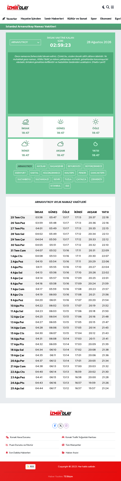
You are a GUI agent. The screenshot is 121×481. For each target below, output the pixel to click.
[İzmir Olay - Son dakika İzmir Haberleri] (17, 7)
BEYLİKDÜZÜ (74, 166)
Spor (94, 18)
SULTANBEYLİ (24, 179)
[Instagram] (66, 425)
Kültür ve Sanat (77, 18)
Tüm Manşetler (73, 445)
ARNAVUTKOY (25, 166)
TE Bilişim (68, 476)
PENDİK (82, 173)
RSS (32, 466)
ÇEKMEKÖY (96, 179)
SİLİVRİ (57, 179)
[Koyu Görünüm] (103, 7)
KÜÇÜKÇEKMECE (51, 173)
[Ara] (107, 7)
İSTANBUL (55, 186)
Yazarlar (11, 18)
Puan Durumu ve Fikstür (21, 445)
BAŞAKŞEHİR (56, 166)
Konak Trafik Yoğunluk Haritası (81, 437)
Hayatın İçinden (31, 18)
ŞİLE (67, 186)
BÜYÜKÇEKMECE (93, 166)
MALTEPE (69, 173)
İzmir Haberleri (54, 18)
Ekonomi (105, 18)
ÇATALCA (81, 179)
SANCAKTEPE (97, 173)
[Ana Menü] (112, 7)
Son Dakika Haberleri (19, 453)
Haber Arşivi (72, 453)
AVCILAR (41, 166)
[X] (60, 425)
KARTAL (34, 173)
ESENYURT (20, 173)
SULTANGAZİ (42, 179)
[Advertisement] (61, 87)
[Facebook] (55, 425)
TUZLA (68, 179)
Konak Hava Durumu (20, 437)
